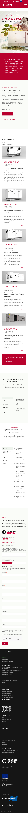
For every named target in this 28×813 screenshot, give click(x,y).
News (3, 717)
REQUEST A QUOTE (6, 699)
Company (4, 605)
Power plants (5, 733)
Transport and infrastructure (9, 731)
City (3, 618)
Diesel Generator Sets (7, 691)
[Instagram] (12, 805)
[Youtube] (10, 805)
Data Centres (5, 735)
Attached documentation (6, 559)
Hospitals (4, 742)
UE (20, 1)
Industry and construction (8, 740)
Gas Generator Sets (6, 693)
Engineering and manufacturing (9, 680)
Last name (4, 579)
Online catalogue (8, 361)
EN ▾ (24, 1)
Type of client (4, 611)
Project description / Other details (9, 548)
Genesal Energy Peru (7, 674)
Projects (4, 721)
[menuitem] (7, 1)
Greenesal (4, 657)
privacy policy (15, 630)
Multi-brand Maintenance (8, 752)
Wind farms (4, 744)
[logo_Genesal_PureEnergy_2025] (11, 5)
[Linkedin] (7, 805)
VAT (3, 598)
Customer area (16, 1)
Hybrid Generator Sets (7, 695)
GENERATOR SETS (5, 689)
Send (5, 643)
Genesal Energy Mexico (7, 672)
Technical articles (6, 719)
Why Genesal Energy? (7, 655)
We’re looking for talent (7, 661)
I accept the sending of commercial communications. (13, 634)
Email (3, 585)
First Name (4, 572)
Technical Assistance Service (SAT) (10, 750)
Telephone (4, 592)
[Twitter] (2, 805)
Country (3, 624)
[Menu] (25, 5)
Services (4, 736)
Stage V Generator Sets (7, 697)
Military (4, 738)
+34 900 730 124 (7, 1)
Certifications (5, 659)
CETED (3, 682)
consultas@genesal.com (8, 542)
